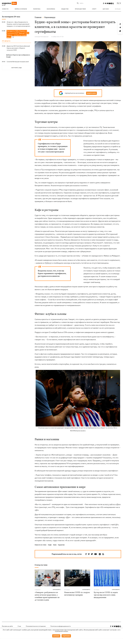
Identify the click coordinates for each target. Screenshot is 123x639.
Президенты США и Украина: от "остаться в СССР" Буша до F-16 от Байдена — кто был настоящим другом (18, 34)
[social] (103, 3)
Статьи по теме (41, 565)
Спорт (94, 9)
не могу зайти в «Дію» (112, 504)
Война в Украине (21, 9)
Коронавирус (57, 589)
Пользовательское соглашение (36, 626)
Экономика (51, 9)
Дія (67, 517)
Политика (36, 9)
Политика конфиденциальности (60, 626)
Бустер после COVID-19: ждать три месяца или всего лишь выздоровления (106, 595)
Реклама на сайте (7, 626)
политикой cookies (61, 631)
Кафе (50, 545)
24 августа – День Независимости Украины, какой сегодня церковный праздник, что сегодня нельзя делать (18, 24)
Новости (5, 9)
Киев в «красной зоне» (98, 130)
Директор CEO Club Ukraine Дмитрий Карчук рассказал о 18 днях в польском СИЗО (18, 48)
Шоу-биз (106, 9)
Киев (55, 545)
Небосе (48, 263)
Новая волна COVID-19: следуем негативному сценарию (77, 593)
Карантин (61, 545)
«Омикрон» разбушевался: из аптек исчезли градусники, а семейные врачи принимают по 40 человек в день (47, 596)
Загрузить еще (16, 67)
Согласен (56, 636)
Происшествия (80, 9)
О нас (19, 626)
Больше (118, 9)
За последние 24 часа (11, 17)
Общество (65, 9)
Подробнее (66, 636)
